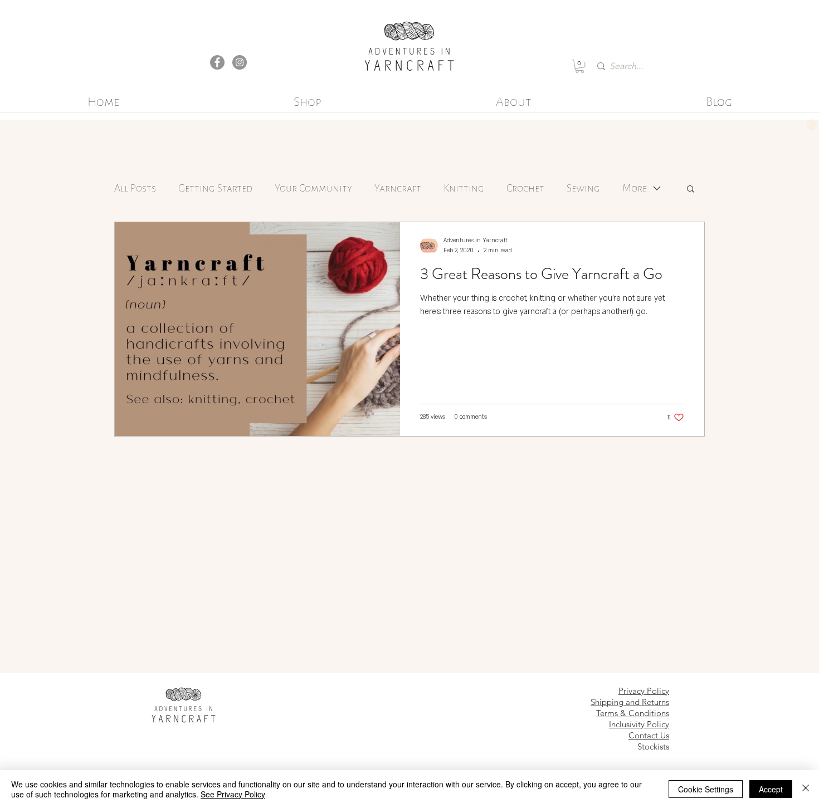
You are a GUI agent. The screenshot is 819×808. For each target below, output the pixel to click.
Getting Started (215, 188)
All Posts (135, 188)
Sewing (583, 188)
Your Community (313, 188)
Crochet (525, 188)
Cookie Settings (705, 789)
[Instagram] (239, 62)
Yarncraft (397, 188)
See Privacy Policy (233, 794)
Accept (771, 789)
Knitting (463, 188)
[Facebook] (217, 62)
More (634, 188)
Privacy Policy (643, 690)
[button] (580, 66)
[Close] (805, 789)
